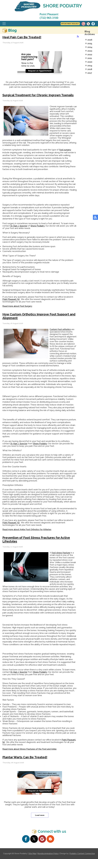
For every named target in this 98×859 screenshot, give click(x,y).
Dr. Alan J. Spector (18, 226)
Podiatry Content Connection (82, 854)
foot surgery (65, 150)
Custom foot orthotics (60, 329)
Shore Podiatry (37, 226)
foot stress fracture (61, 553)
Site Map (32, 854)
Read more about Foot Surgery (17, 306)
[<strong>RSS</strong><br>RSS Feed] (78, 36)
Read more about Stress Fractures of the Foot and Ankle (29, 749)
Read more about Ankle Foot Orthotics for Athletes (26, 529)
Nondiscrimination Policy (48, 854)
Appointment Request (70, 24)
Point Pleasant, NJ (11, 299)
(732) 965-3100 (49, 18)
